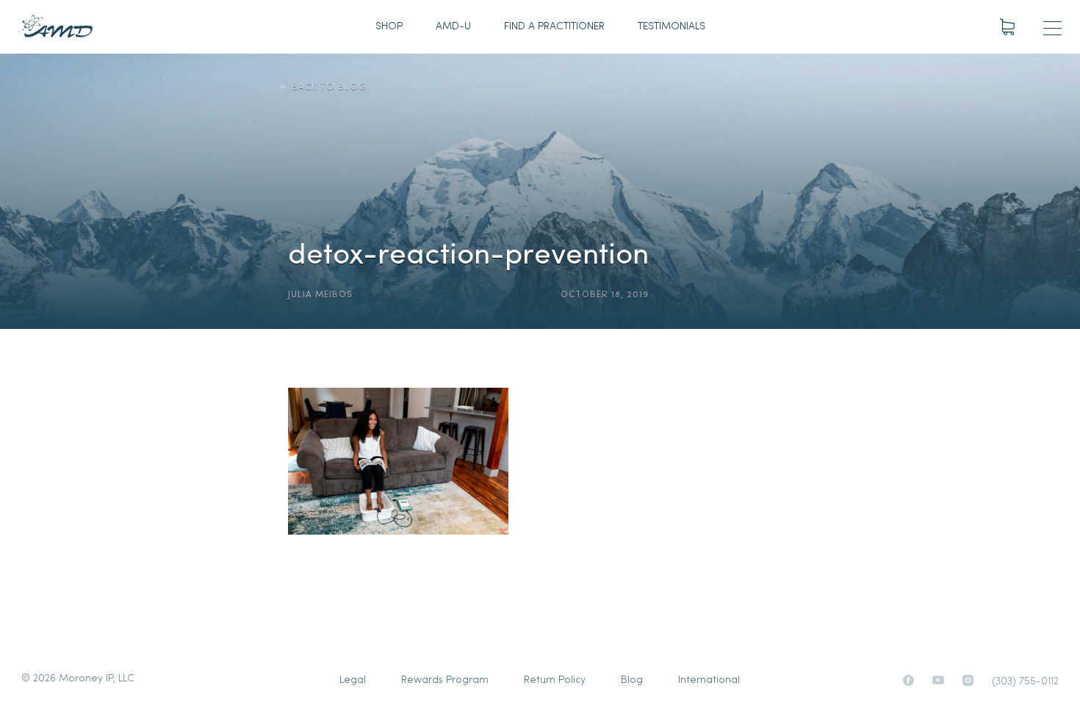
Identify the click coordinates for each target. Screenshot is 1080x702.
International (709, 680)
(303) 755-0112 (1025, 681)
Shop (389, 26)
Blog (632, 680)
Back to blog (329, 87)
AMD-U (453, 26)
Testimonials (671, 26)
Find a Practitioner (554, 26)
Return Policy (555, 680)
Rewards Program (445, 680)
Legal (352, 680)
